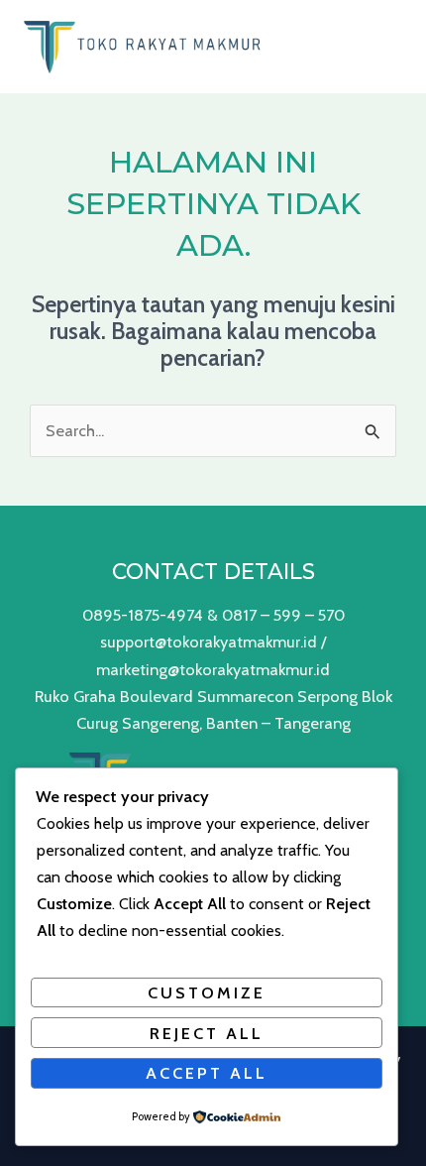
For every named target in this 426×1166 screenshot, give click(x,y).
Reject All (207, 1033)
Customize (207, 992)
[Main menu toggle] (385, 46)
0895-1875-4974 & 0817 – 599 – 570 (213, 615)
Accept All (206, 1073)
